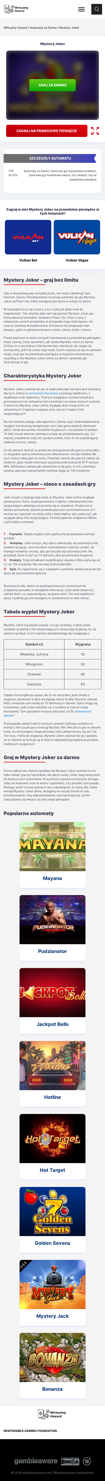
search (96, 6)
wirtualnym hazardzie (43, 393)
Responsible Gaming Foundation (30, 1431)
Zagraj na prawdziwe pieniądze (46, 131)
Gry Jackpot (79, 175)
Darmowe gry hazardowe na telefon (73, 171)
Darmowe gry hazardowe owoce (49, 175)
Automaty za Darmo (36, 171)
